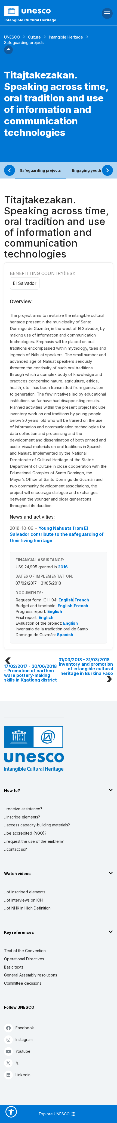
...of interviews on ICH (23, 900)
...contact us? (15, 849)
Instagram (24, 1039)
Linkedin (23, 1074)
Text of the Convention (25, 950)
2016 (63, 566)
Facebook (25, 1027)
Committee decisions (22, 983)
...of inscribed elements (24, 892)
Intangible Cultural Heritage (30, 20)
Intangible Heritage (66, 37)
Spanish (65, 634)
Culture (34, 37)
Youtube (23, 1051)
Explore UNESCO (55, 1114)
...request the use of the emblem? (34, 841)
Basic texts (13, 967)
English (66, 600)
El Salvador (24, 283)
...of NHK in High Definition (27, 908)
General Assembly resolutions (30, 975)
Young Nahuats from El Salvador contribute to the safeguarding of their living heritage (57, 534)
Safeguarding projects (40, 170)
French (82, 600)
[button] (8, 52)
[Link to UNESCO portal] (39, 11)
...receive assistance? (23, 808)
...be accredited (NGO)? (25, 833)
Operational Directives (24, 959)
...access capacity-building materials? (37, 825)
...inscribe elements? (22, 817)
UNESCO (12, 37)
